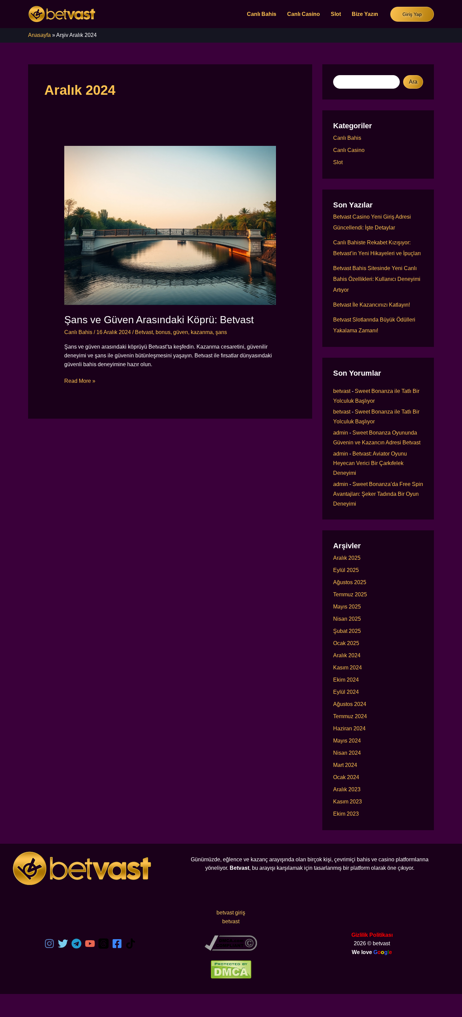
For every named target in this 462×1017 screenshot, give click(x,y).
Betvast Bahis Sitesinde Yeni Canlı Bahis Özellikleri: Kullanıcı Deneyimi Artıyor (376, 279)
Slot (336, 14)
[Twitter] (63, 943)
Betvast (144, 332)
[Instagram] (49, 943)
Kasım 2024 (347, 667)
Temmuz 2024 (350, 716)
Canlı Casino (303, 14)
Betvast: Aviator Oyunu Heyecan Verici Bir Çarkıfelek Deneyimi (370, 463)
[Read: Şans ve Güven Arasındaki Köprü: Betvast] (170, 225)
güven (180, 332)
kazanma (202, 332)
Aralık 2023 (347, 789)
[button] (412, 14)
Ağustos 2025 (349, 582)
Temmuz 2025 (350, 594)
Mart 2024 (345, 765)
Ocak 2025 (346, 643)
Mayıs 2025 (347, 607)
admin (340, 433)
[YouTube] (90, 943)
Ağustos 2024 (349, 704)
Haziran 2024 (349, 728)
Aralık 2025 (347, 558)
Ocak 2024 (346, 777)
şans (221, 332)
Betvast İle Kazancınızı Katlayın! (371, 305)
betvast (341, 391)
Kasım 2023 (347, 801)
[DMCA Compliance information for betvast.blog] (231, 942)
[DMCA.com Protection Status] (231, 969)
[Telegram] (76, 943)
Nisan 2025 (347, 619)
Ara (413, 82)
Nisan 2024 (347, 753)
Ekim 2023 (346, 814)
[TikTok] (130, 943)
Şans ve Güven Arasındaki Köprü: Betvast (159, 319)
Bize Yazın (365, 14)
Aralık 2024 (347, 655)
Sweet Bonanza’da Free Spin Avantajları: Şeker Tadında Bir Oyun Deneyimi (378, 494)
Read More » (79, 381)
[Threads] (103, 943)
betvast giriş (230, 912)
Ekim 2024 (346, 680)
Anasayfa (39, 35)
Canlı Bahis (261, 14)
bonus (163, 332)
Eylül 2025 (346, 570)
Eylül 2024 (346, 692)
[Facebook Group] (117, 943)
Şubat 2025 (347, 631)
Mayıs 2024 (347, 741)
